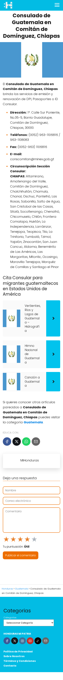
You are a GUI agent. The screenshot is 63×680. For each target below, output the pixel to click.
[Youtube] (30, 640)
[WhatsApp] (26, 441)
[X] (16, 441)
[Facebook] (7, 441)
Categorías (10, 617)
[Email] (36, 441)
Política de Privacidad (18, 651)
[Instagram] (22, 640)
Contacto (10, 665)
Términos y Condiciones (20, 661)
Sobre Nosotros (14, 656)
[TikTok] (37, 640)
